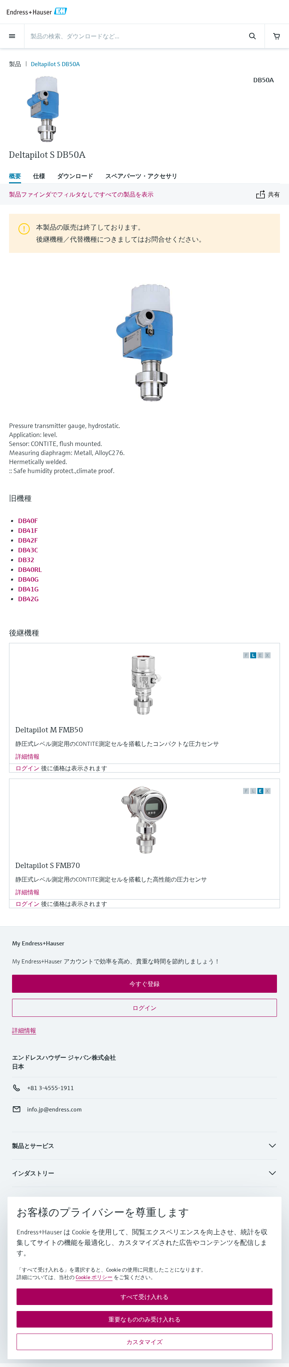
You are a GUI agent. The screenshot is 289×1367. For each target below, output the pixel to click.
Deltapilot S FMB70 (47, 865)
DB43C (28, 550)
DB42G (28, 598)
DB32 (26, 559)
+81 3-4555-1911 (50, 1088)
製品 (15, 64)
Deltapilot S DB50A (55, 64)
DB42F (28, 540)
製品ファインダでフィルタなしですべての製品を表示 (81, 194)
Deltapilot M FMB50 (49, 730)
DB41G (28, 589)
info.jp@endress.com (54, 1109)
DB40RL (30, 569)
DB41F (28, 530)
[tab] (18, 176)
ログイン (27, 768)
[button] (144, 984)
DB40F (28, 520)
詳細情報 (27, 756)
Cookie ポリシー (94, 1277)
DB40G (28, 579)
